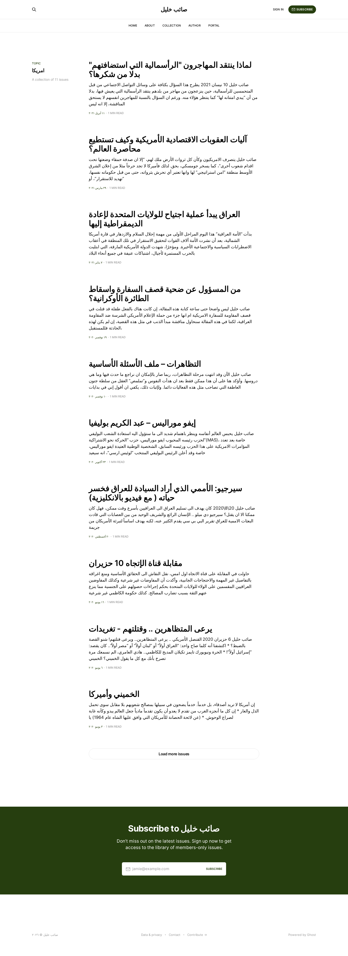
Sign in (278, 9)
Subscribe (304, 9)
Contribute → (197, 935)
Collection (171, 25)
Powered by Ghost (302, 935)
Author (194, 25)
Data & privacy (151, 935)
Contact (174, 935)
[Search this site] (34, 9)
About (150, 25)
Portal (214, 25)
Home (133, 25)
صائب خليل (174, 9)
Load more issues (174, 753)
